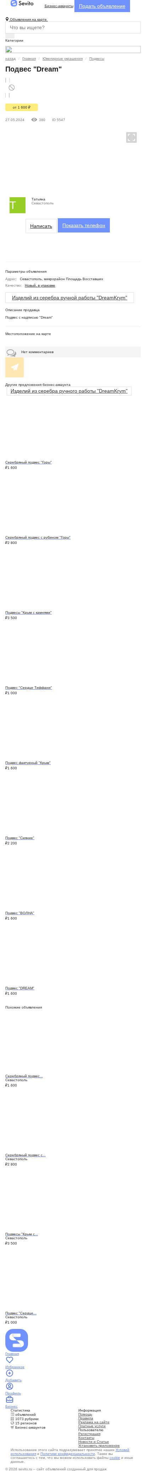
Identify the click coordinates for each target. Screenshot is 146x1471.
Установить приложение (99, 1446)
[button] (128, 137)
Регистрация (89, 1434)
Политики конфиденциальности (67, 1454)
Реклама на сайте (94, 1422)
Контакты (86, 1438)
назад (10, 59)
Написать (41, 226)
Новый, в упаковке (40, 285)
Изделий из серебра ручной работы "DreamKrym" (69, 297)
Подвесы (96, 59)
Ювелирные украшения (63, 59)
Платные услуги (92, 1426)
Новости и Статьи (93, 1442)
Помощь (85, 1414)
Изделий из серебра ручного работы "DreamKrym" (69, 391)
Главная (29, 59)
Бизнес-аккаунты (59, 6)
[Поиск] (10, 35)
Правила (85, 1418)
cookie (115, 1458)
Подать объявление (102, 6)
